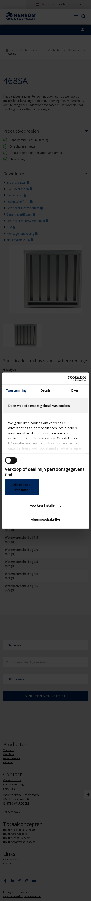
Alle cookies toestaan (21, 487)
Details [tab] (45, 390)
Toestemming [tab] (16, 390)
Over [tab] (74, 390)
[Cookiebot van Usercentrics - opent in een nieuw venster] (67, 378)
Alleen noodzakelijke (45, 519)
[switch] (11, 460)
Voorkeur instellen (43, 505)
